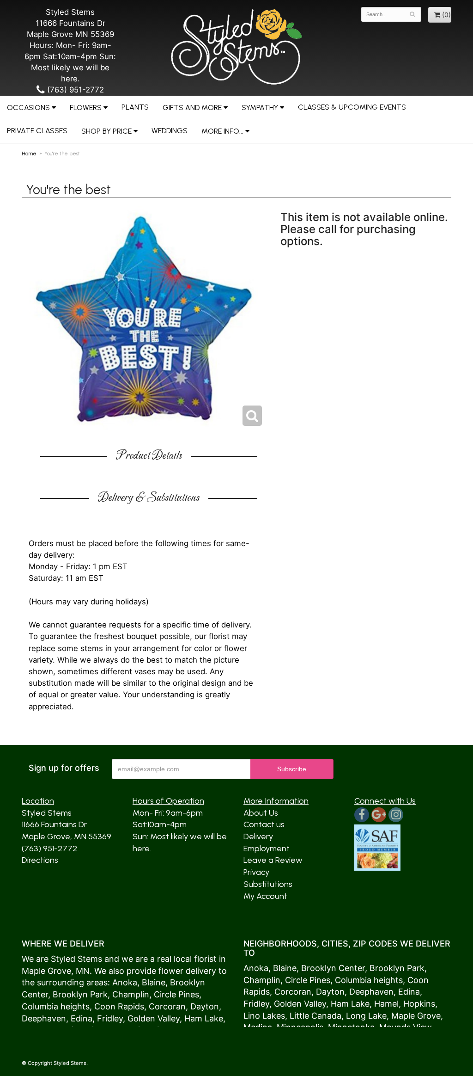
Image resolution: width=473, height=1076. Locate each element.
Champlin (130, 994)
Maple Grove (46, 971)
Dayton (204, 1006)
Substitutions (267, 884)
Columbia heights (56, 1006)
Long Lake (366, 1016)
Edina (81, 1018)
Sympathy (260, 107)
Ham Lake (203, 1018)
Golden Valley (153, 1018)
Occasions (28, 107)
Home (29, 153)
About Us (260, 813)
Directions (40, 860)
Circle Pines (176, 994)
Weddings (170, 130)
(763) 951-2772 (74, 89)
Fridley (110, 1018)
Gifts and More (192, 107)
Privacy (256, 872)
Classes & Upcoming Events (352, 107)
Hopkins (419, 1003)
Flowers (86, 107)
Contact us (264, 824)
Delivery (258, 836)
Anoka (124, 982)
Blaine (153, 982)
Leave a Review (273, 860)
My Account (265, 896)
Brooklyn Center (333, 968)
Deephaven (44, 1018)
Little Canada (315, 1016)
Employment (266, 848)
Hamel (386, 1003)
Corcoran (167, 1006)
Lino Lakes (264, 1016)
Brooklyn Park (80, 994)
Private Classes (37, 130)
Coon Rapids (119, 1006)
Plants (135, 107)
